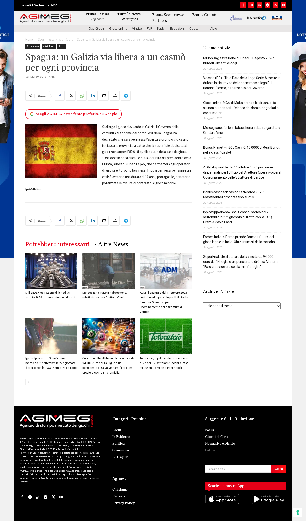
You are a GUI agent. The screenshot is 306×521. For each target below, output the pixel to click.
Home (29, 40)
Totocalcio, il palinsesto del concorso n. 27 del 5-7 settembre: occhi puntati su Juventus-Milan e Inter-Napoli (164, 363)
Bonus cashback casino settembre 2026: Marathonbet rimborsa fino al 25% (233, 194)
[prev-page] (28, 382)
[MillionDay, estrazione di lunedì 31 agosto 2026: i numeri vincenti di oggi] (51, 271)
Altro (213, 28)
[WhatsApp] (82, 96)
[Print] (115, 96)
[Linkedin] (259, 5)
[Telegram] (267, 5)
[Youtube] (283, 5)
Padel (161, 28)
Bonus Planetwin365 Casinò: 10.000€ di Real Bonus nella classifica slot (241, 150)
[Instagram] (251, 5)
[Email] (104, 96)
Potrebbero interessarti (57, 244)
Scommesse (46, 40)
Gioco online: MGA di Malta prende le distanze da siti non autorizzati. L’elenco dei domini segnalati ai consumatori (241, 108)
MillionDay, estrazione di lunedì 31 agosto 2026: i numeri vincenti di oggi (239, 60)
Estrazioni (177, 28)
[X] (275, 5)
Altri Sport (66, 40)
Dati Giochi (96, 28)
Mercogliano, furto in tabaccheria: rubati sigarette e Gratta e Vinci (241, 130)
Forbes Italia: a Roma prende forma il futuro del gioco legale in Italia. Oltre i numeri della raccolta (239, 239)
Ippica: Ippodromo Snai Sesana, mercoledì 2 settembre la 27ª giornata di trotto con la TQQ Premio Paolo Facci (51, 363)
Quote (193, 28)
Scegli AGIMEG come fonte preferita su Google (76, 114)
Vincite (137, 28)
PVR (149, 28)
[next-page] (36, 382)
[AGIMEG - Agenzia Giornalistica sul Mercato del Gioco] (46, 18)
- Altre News (111, 244)
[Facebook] (243, 5)
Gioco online (118, 28)
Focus (62, 46)
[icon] (222, 503)
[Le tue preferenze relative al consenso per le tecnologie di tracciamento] (297, 512)
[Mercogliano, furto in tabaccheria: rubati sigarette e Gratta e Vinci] (108, 271)
